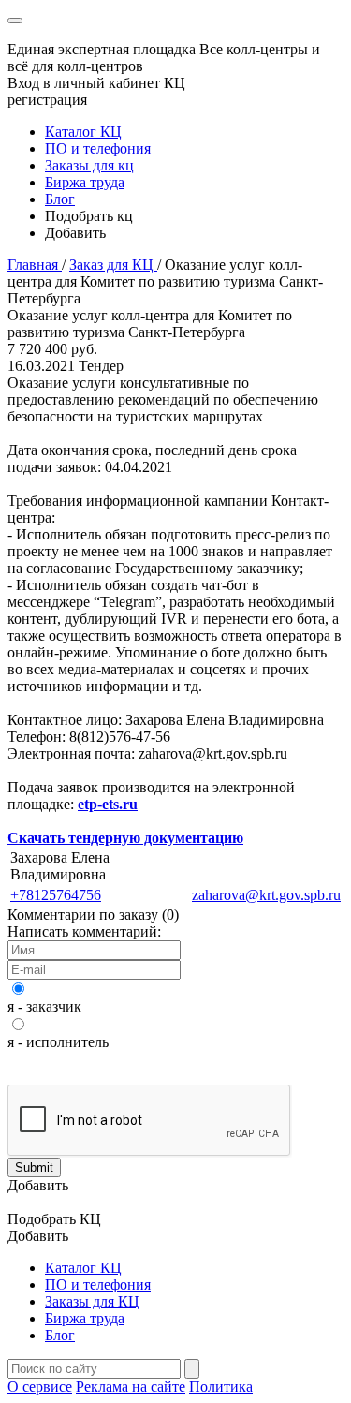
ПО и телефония (98, 148)
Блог (60, 199)
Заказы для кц (89, 165)
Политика (221, 1387)
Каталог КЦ (83, 132)
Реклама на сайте (130, 1387)
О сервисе (39, 1387)
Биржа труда (84, 182)
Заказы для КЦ (92, 1301)
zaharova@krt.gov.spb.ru (266, 895)
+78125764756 (55, 895)
